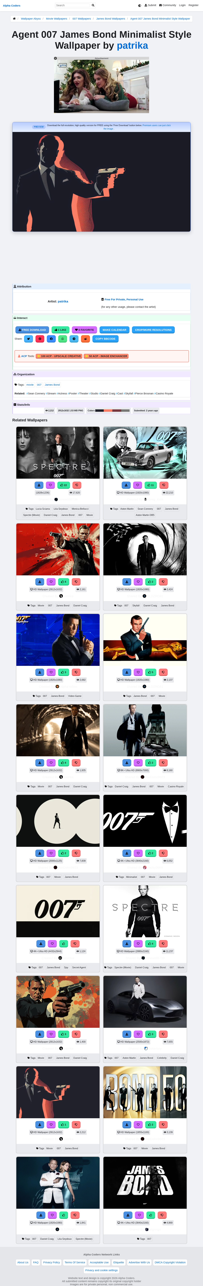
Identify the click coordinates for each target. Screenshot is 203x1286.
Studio (94, 393)
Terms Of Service (75, 1262)
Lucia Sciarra (43, 509)
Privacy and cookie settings (101, 1270)
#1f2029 (99, 410)
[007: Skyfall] (145, 574)
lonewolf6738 (68, 499)
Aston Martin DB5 (145, 515)
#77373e (116, 410)
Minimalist (131, 877)
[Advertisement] (101, 257)
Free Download (33, 329)
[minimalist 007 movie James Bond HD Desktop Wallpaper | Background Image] (145, 845)
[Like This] (63, 1215)
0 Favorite (86, 329)
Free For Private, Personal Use (124, 299)
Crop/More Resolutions (153, 329)
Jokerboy (155, 1048)
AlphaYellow (68, 686)
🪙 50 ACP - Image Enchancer (106, 356)
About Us (22, 1262)
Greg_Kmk (155, 499)
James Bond (52, 384)
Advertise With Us (139, 1262)
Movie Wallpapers (57, 18)
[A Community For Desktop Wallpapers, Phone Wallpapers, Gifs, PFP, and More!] (14, 18)
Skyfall (129, 393)
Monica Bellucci (80, 509)
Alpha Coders (11, 5)
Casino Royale (163, 393)
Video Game (74, 696)
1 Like (61, 329)
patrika (132, 45)
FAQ (35, 1262)
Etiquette (118, 1262)
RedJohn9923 (155, 777)
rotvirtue (68, 958)
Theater (83, 393)
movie (30, 384)
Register (194, 5)
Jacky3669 (155, 867)
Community (169, 5)
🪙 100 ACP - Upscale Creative (59, 356)
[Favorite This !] (138, 581)
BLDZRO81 (155, 596)
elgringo (155, 1229)
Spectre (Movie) (31, 515)
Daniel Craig (107, 393)
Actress (62, 393)
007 (39, 384)
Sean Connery (36, 393)
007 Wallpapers (82, 18)
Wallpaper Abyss (31, 18)
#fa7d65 (108, 410)
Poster (73, 393)
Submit (151, 5)
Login (182, 5)
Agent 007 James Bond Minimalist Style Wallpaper (160, 18)
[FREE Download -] (126, 581)
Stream (51, 393)
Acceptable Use (99, 1262)
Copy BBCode (105, 338)
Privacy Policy (51, 1262)
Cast (120, 393)
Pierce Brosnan (144, 393)
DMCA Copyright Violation (170, 1262)
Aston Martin (127, 509)
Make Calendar (114, 329)
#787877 (125, 410)
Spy (66, 967)
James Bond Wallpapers (111, 18)
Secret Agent (79, 967)
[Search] (93, 5)
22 (65, 485)
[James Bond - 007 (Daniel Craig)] (145, 1207)
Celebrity (162, 1058)
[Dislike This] (163, 581)
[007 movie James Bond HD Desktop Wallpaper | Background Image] (58, 845)
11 (152, 485)
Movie (89, 515)
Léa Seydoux (61, 509)
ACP (24, 356)
